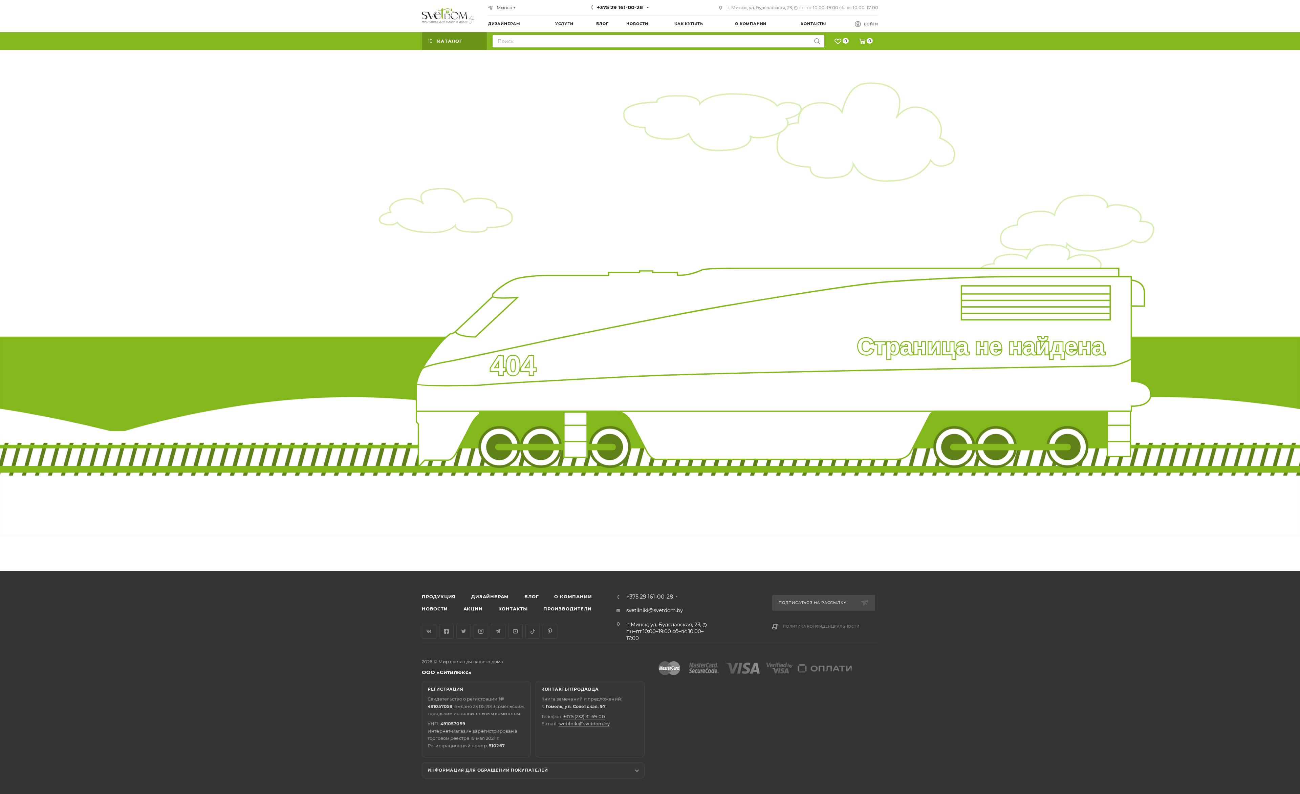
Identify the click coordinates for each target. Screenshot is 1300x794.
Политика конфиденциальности (821, 626)
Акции (473, 608)
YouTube (515, 631)
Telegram (498, 631)
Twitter (463, 631)
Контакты (513, 608)
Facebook (446, 631)
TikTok (532, 631)
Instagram (481, 631)
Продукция (439, 596)
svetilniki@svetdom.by (654, 610)
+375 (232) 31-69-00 (584, 716)
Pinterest (550, 631)
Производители (567, 608)
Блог (531, 596)
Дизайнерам (490, 596)
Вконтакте (429, 631)
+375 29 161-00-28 (620, 7)
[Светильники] (448, 16)
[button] (1267, 545)
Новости (435, 608)
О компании (573, 596)
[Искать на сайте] (817, 41)
